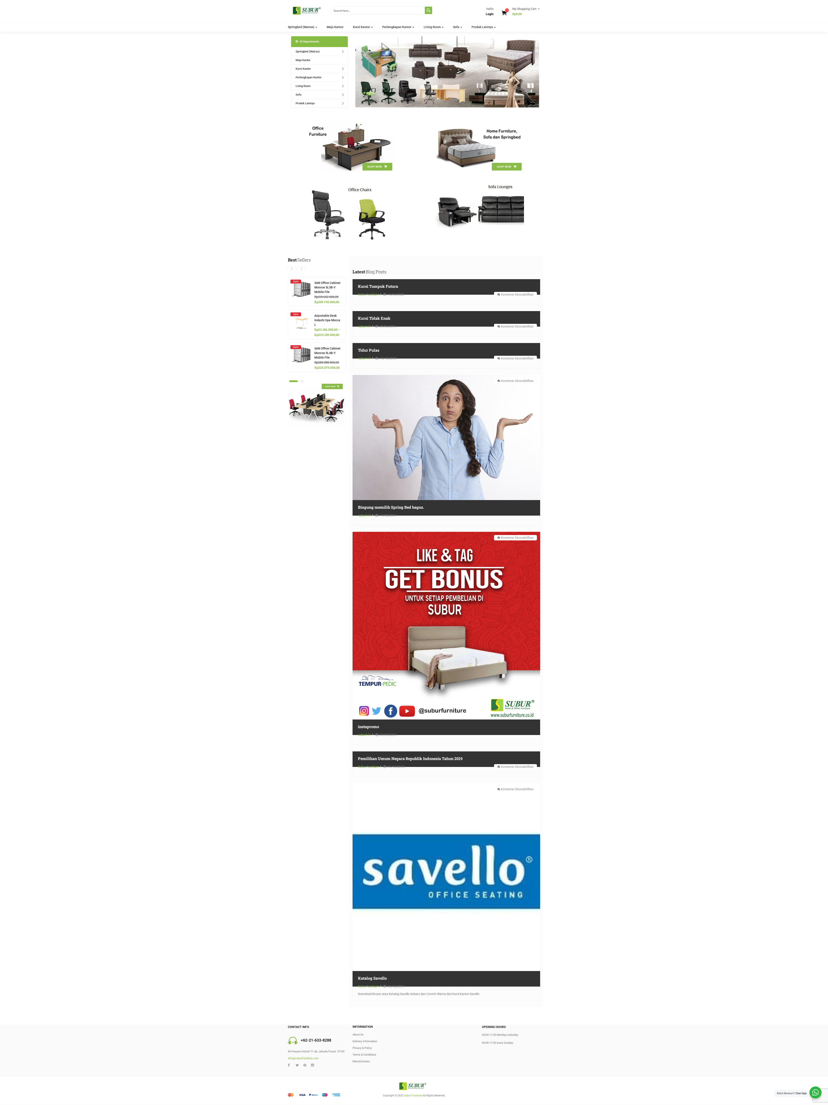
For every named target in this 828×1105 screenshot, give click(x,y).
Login (490, 14)
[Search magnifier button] (428, 10)
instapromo (368, 726)
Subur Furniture (368, 294)
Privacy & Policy (362, 1048)
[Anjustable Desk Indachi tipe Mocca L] (301, 316)
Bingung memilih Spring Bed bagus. (391, 507)
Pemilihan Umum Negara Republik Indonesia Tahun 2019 (410, 758)
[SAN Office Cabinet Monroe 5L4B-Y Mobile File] (301, 348)
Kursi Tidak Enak (374, 318)
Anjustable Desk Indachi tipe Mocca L (327, 320)
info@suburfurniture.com (303, 1058)
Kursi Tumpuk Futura (378, 286)
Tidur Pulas (368, 350)
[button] (524, 11)
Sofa (456, 27)
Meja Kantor (335, 27)
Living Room (432, 27)
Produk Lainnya (483, 27)
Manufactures (361, 1061)
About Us (358, 1034)
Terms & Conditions (364, 1054)
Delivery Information (365, 1041)
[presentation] (291, 268)
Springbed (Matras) (301, 27)
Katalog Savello (372, 978)
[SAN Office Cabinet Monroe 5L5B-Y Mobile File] (301, 283)
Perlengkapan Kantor (397, 27)
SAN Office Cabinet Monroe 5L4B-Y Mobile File (327, 353)
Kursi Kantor (362, 27)
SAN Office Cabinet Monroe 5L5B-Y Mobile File (327, 287)
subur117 (364, 326)
